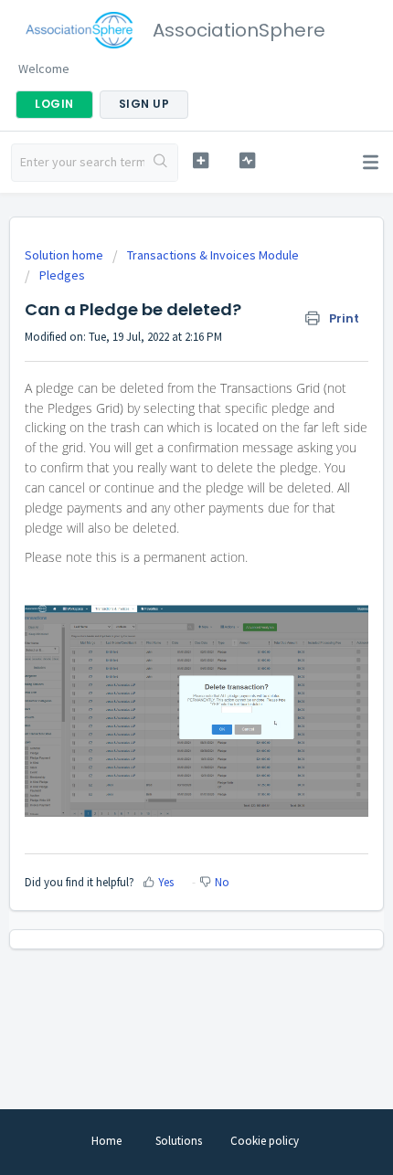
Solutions (178, 1141)
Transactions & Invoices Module (213, 255)
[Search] (160, 162)
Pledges (62, 275)
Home (106, 1141)
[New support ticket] (201, 160)
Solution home (65, 255)
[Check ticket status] (247, 160)
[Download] (162, 579)
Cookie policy (264, 1141)
